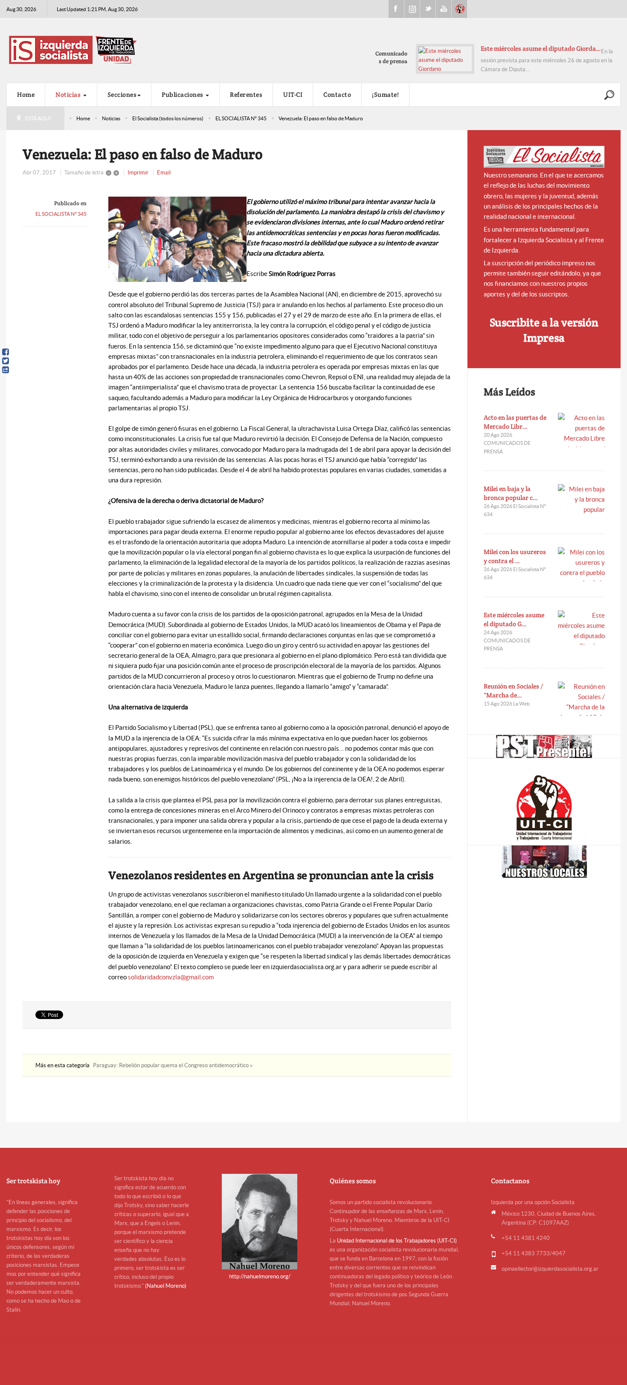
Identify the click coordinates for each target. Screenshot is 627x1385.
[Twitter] (5, 360)
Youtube (443, 9)
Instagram (412, 9)
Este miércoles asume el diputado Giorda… (541, 48)
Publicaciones (183, 94)
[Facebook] (5, 351)
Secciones (122, 94)
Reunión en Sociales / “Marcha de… (513, 690)
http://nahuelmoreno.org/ (259, 1276)
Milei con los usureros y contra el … (515, 556)
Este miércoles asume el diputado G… (514, 619)
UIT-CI (459, 9)
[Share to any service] (5, 369)
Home (26, 94)
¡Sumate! (385, 94)
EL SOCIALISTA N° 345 (241, 118)
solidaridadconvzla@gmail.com (171, 977)
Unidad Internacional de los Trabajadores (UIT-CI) (397, 1240)
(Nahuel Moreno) (165, 1286)
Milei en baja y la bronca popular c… (511, 493)
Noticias (68, 94)
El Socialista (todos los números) (167, 118)
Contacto (337, 94)
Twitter (427, 9)
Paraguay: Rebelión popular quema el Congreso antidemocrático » (173, 1065)
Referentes (246, 94)
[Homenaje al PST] (544, 746)
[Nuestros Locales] (544, 861)
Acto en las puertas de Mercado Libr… (515, 421)
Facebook (396, 9)
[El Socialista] (544, 157)
